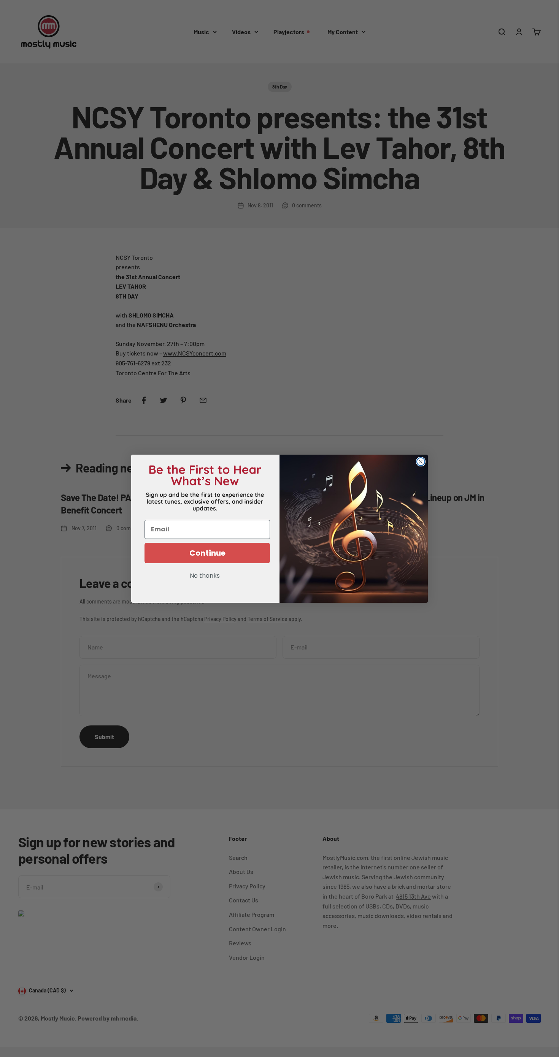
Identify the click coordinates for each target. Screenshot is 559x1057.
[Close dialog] (421, 462)
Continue (207, 553)
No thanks (205, 576)
